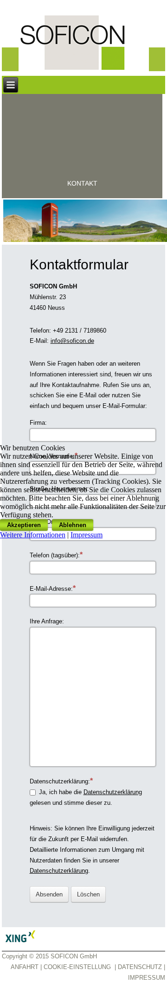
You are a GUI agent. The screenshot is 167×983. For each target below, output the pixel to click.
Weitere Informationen (32, 535)
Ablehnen (72, 525)
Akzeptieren (24, 525)
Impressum (87, 535)
